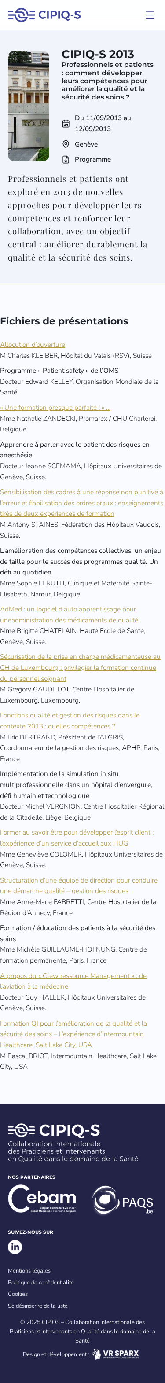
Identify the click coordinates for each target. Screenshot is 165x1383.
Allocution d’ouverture (32, 344)
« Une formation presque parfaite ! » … (55, 407)
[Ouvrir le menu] (150, 15)
